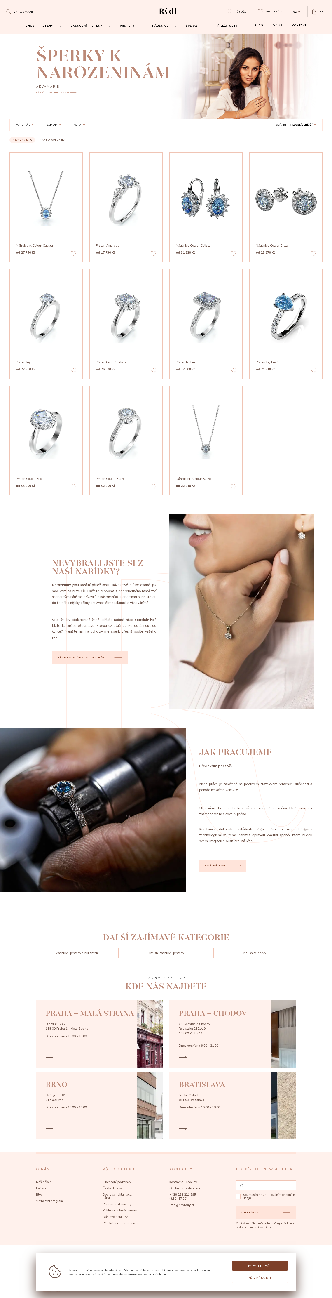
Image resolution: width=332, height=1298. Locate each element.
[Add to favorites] (73, 254)
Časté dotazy (112, 1188)
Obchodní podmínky (117, 1182)
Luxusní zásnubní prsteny (166, 953)
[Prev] (76, 198)
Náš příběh (43, 1182)
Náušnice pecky (254, 953)
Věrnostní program (49, 1201)
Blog (39, 1194)
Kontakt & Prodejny (183, 1182)
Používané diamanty (117, 1204)
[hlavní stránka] (167, 15)
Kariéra (41, 1188)
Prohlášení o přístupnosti (120, 1223)
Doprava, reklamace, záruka (117, 1196)
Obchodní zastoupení (184, 1188)
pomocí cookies (185, 1270)
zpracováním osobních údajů (269, 1196)
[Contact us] (317, 1290)
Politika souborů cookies (120, 1210)
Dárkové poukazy (115, 1217)
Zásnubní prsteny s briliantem (77, 953)
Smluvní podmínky (260, 1227)
